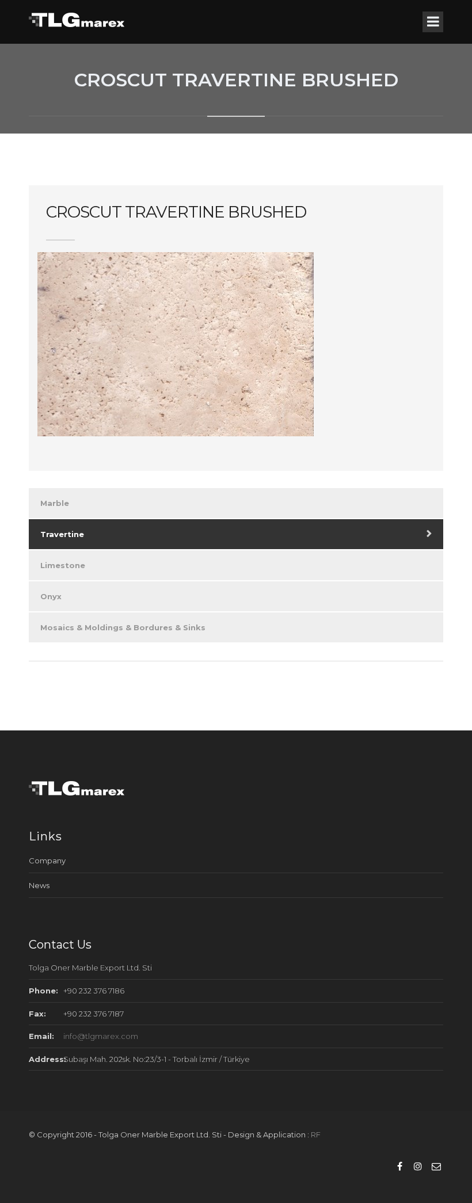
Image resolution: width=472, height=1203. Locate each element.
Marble (54, 503)
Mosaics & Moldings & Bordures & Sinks (122, 627)
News (39, 885)
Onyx (51, 596)
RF (316, 1134)
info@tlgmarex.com (100, 1036)
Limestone (62, 565)
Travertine (62, 534)
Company (47, 860)
